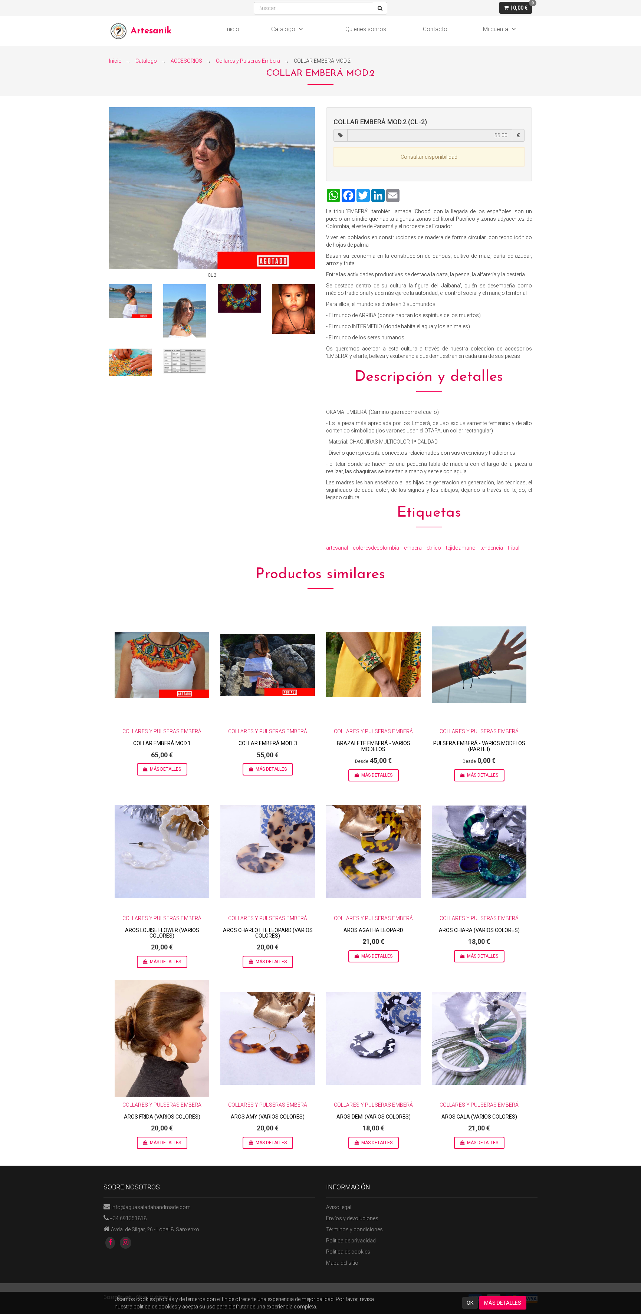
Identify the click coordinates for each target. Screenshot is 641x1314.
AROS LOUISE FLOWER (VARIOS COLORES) (162, 933)
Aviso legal (338, 1207)
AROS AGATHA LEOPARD (373, 930)
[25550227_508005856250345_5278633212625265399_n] (130, 362)
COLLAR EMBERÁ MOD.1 (162, 743)
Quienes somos (365, 29)
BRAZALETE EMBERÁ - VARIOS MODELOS (373, 746)
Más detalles (165, 769)
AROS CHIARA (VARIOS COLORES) (479, 930)
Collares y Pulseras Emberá (162, 731)
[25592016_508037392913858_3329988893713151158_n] (184, 361)
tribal (513, 548)
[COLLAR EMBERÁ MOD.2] (212, 188)
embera (413, 548)
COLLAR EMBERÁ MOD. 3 (268, 743)
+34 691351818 (128, 1218)
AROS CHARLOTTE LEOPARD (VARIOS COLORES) (268, 933)
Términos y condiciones (354, 1229)
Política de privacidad (351, 1241)
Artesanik (151, 31)
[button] (515, 8)
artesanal (337, 548)
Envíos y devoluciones (352, 1218)
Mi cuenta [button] (495, 29)
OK (470, 1303)
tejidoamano (461, 548)
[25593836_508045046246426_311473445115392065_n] (293, 309)
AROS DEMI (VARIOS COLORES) (373, 1117)
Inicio (232, 29)
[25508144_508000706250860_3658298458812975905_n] (239, 298)
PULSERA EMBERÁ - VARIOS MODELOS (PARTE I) (479, 746)
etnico (434, 548)
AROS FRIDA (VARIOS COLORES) (162, 1117)
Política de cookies (348, 1252)
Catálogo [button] (283, 29)
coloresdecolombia (376, 548)
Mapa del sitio (342, 1263)
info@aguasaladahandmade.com (151, 1207)
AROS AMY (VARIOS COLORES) (268, 1117)
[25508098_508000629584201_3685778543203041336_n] (184, 310)
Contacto (435, 29)
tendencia (491, 548)
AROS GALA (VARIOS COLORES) (479, 1117)
